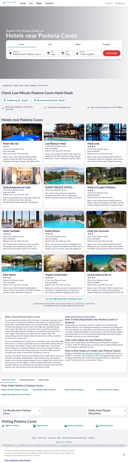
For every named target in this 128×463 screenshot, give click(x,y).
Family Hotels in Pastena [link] (74, 390)
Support (109, 3)
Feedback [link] (91, 438)
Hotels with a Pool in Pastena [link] (108, 390)
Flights (39, 3)
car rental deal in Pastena (91, 353)
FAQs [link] (59, 438)
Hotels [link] (16, 85)
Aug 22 (54, 54)
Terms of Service (24, 460)
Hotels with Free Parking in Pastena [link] (14, 390)
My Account (120, 3)
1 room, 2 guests (87, 54)
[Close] (124, 455)
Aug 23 (69, 54)
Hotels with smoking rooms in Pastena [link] (15, 394)
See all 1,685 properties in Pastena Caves (64, 299)
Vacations (49, 3)
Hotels (23, 3)
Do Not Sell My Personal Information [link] (74, 438)
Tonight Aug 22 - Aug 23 (17, 100)
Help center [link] (52, 438)
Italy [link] (21, 85)
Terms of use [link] (42, 438)
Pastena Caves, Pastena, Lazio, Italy (28, 54)
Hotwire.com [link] (7, 85)
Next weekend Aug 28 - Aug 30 (51, 100)
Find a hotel (111, 53)
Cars (31, 3)
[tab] (22, 44)
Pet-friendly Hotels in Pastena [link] (44, 390)
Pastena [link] (33, 85)
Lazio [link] (27, 85)
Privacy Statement (11, 460)
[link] (17, 425)
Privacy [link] (34, 438)
